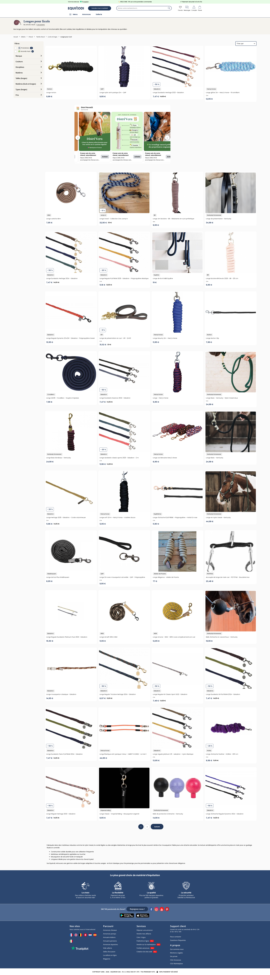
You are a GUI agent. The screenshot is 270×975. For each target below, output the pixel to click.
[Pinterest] (167, 909)
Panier (200, 10)
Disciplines (20, 67)
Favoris (180, 10)
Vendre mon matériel (99, 8)
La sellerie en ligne (110, 955)
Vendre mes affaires (144, 934)
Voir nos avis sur (73, 2)
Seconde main (24, 51)
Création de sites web (144, 952)
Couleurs (19, 61)
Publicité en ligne (143, 941)
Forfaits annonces (143, 948)
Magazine (106, 959)
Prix (17, 95)
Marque (19, 56)
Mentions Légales (176, 953)
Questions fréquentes (178, 940)
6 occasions (41, 25)
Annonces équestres (110, 944)
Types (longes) (21, 89)
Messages (187, 10)
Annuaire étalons (109, 937)
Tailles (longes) (21, 78)
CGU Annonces (175, 960)
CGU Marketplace (176, 963)
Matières (19, 73)
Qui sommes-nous (177, 949)
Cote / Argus (141, 937)
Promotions (25, 48)
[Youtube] (162, 909)
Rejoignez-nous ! (137, 909)
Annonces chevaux (110, 930)
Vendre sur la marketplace (146, 944)
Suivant (157, 827)
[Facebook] (151, 909)
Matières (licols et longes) (26, 84)
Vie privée (173, 956)
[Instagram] (156, 909)
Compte (194, 10)
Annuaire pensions (110, 941)
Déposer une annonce (145, 930)
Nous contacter (175, 937)
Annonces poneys (109, 934)
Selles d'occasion (109, 952)
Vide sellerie (107, 948)
